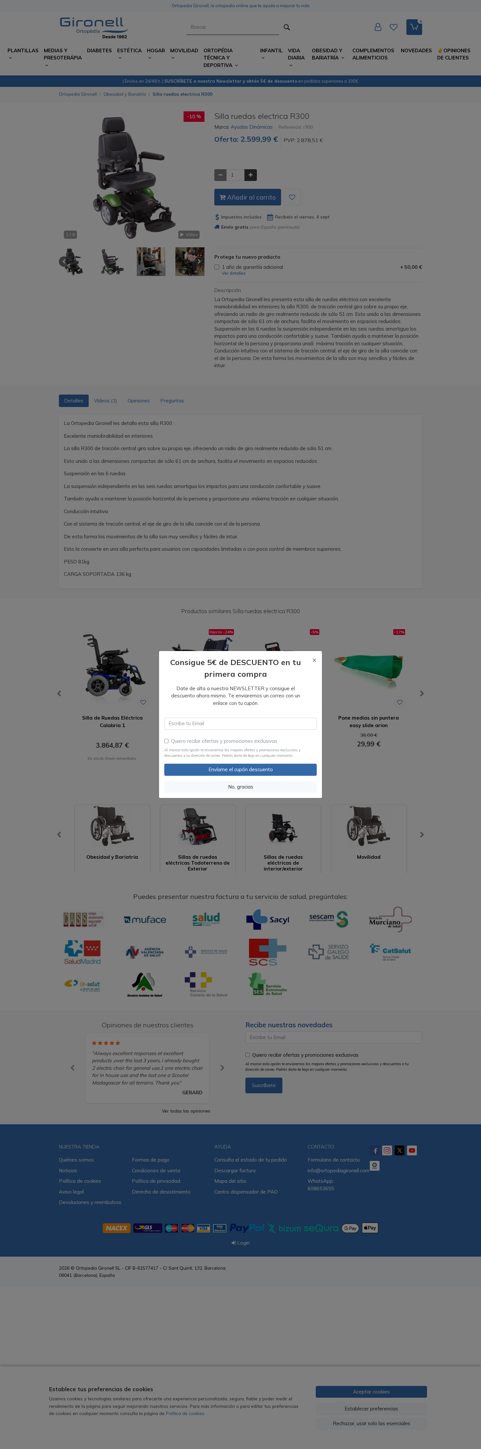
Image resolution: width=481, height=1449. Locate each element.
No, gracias (240, 787)
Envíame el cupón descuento (240, 769)
